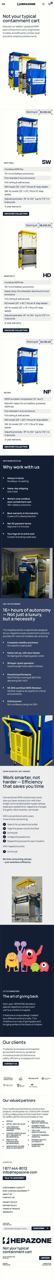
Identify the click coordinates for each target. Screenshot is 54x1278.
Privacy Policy (10, 1202)
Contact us (9, 1197)
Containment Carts (14, 1187)
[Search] (43, 4)
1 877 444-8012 (15, 1168)
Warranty (8, 1211)
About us (7, 1194)
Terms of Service (11, 1208)
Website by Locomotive (46, 1264)
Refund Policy (10, 1205)
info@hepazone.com (20, 1172)
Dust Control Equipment (16, 1190)
